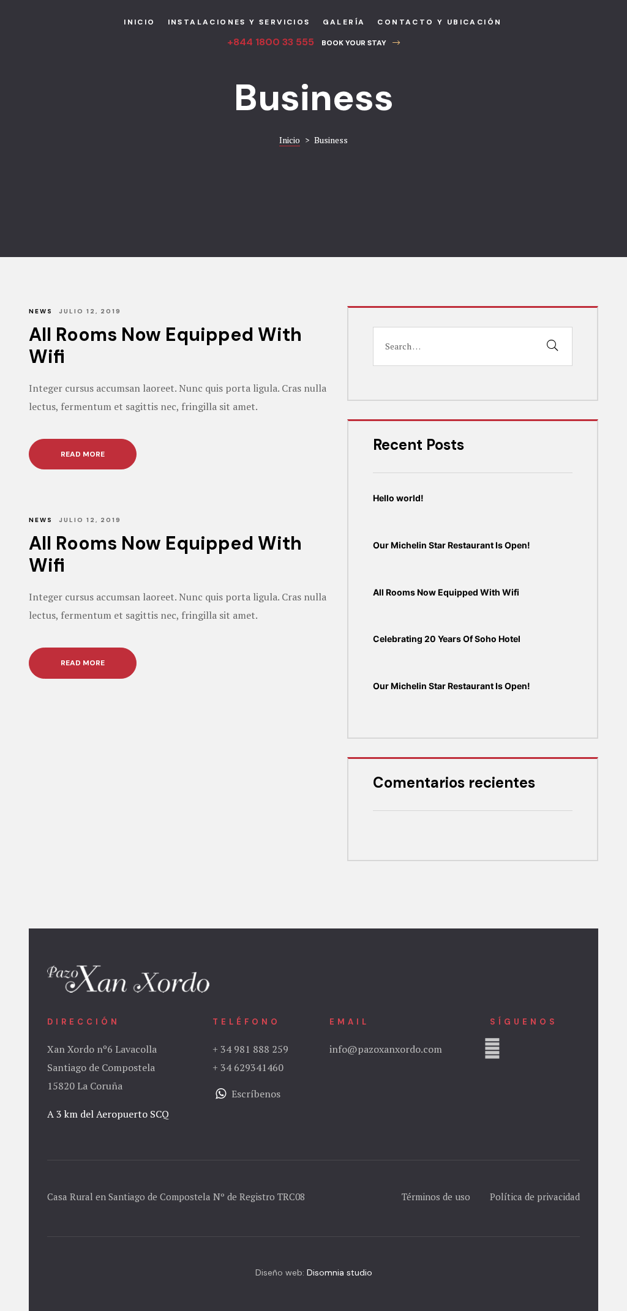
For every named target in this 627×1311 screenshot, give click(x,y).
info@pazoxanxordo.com (385, 1049)
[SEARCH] (552, 346)
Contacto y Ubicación (439, 22)
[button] (360, 43)
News (41, 311)
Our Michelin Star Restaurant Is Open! (451, 545)
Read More (99, 449)
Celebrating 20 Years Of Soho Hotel (446, 638)
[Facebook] (492, 1048)
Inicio (139, 22)
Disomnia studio (339, 1272)
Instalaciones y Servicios (239, 22)
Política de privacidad (535, 1196)
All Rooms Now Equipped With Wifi (165, 345)
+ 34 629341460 (247, 1067)
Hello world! (398, 498)
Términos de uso (437, 1196)
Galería (344, 22)
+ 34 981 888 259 (250, 1049)
